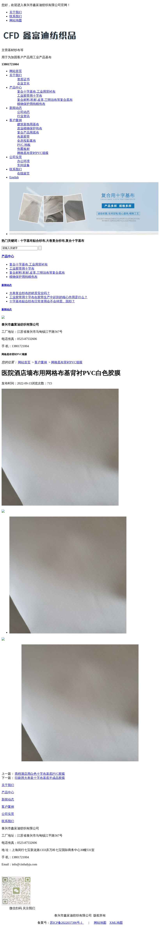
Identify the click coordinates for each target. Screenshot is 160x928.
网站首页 (15, 71)
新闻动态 (15, 108)
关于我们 (15, 12)
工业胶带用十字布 (29, 95)
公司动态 (23, 112)
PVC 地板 (23, 144)
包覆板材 (23, 148)
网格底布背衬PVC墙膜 (32, 153)
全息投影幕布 (26, 140)
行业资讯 (23, 116)
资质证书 (23, 79)
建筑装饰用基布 (28, 124)
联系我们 (15, 16)
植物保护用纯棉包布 (31, 103)
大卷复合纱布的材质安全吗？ (29, 293)
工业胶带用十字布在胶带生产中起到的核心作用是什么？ (48, 297)
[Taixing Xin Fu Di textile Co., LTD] (40, 41)
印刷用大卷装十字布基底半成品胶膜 (40, 777)
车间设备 (23, 165)
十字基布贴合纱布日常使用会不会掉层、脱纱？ (42, 301)
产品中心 (15, 87)
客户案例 (15, 120)
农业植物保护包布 (29, 128)
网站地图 (15, 20)
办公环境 (23, 161)
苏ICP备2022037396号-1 (67, 922)
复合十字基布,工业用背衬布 (36, 91)
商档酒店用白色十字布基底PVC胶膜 (40, 773)
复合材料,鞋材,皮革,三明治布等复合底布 (45, 99)
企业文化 (23, 83)
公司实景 (15, 157)
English (14, 177)
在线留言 (23, 173)
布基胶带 (23, 136)
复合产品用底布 (28, 132)
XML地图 (116, 922)
